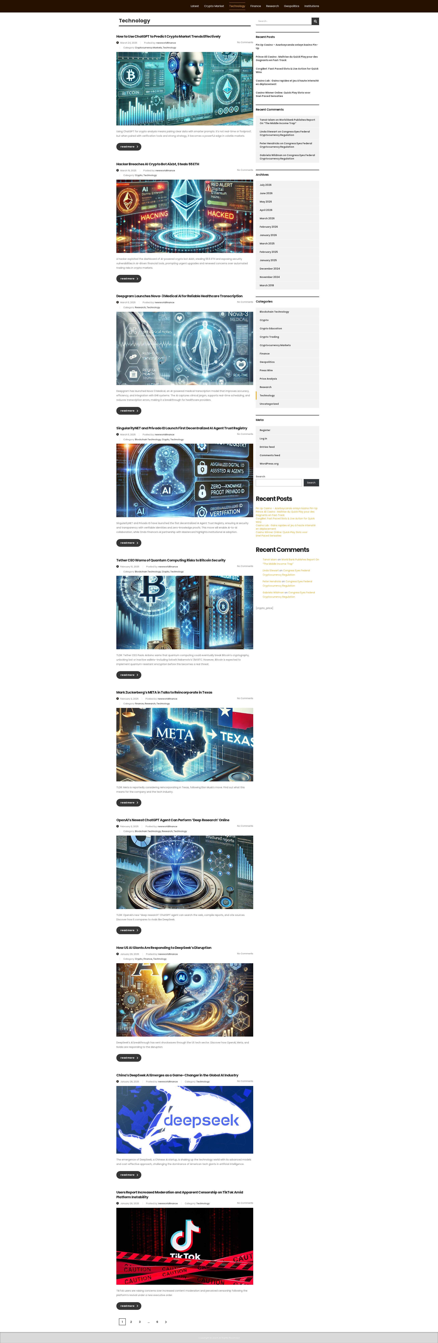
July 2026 (266, 185)
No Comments (245, 42)
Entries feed (267, 447)
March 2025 (267, 243)
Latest (195, 6)
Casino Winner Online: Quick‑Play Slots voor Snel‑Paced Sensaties (283, 94)
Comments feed (270, 455)
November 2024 (270, 277)
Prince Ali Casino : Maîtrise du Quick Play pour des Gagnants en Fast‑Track (287, 58)
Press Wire (266, 370)
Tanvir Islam (267, 120)
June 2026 (266, 193)
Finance (255, 6)
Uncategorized (269, 404)
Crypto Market (214, 6)
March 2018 (267, 285)
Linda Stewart (268, 131)
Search (260, 476)
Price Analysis (268, 378)
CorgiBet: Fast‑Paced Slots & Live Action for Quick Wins (287, 70)
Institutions (311, 6)
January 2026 (268, 235)
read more (127, 146)
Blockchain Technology (274, 311)
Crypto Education (271, 328)
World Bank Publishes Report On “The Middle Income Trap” (287, 121)
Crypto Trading (269, 337)
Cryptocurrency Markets (275, 345)
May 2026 (266, 201)
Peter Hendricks (270, 143)
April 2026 (266, 210)
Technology (237, 6)
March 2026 (267, 218)
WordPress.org (269, 463)
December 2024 (270, 268)
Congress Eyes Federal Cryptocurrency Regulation (285, 133)
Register (265, 430)
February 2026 (269, 227)
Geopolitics (291, 6)
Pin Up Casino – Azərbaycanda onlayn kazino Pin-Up (287, 46)
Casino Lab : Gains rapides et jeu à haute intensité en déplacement (287, 82)
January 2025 (268, 260)
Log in (263, 438)
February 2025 (269, 252)
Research (272, 6)
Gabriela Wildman (271, 155)
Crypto (264, 320)
